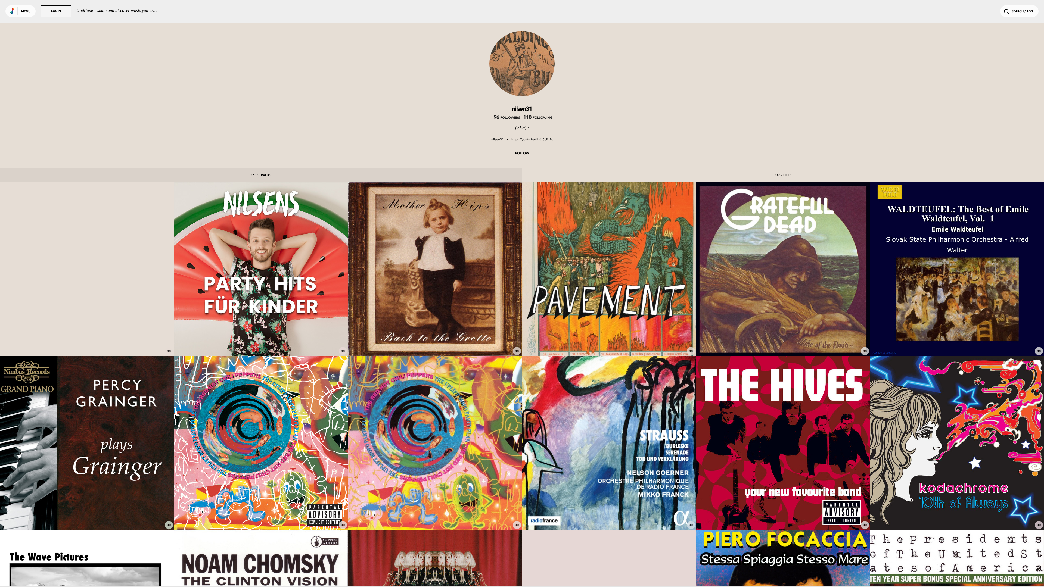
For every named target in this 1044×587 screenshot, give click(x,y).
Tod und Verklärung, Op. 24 (609, 515)
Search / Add (1022, 11)
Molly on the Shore (87, 515)
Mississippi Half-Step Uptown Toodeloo (783, 341)
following (537, 118)
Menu (25, 11)
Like (51, 269)
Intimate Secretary (87, 341)
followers (507, 118)
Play (87, 269)
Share (123, 269)
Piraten (261, 341)
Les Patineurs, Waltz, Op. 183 (957, 341)
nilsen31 (497, 139)
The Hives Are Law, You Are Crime (783, 515)
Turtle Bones (435, 341)
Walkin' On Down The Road (261, 515)
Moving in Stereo (957, 515)
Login (56, 11)
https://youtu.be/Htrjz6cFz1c (532, 139)
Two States (609, 341)
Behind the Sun (435, 515)
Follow (522, 153)
